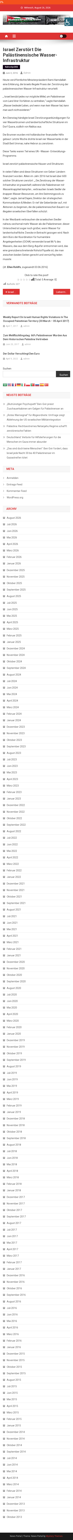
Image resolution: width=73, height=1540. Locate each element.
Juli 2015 (12, 1386)
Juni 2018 (12, 1157)
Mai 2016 (12, 1321)
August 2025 (14, 596)
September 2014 (16, 1451)
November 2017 (16, 1203)
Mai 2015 (12, 1399)
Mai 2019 (12, 1085)
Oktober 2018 (14, 1131)
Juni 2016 (12, 1314)
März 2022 (13, 864)
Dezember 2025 (16, 570)
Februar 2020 (14, 1027)
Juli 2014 (12, 1458)
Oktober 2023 (14, 740)
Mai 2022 (12, 851)
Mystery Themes (54, 1536)
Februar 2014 (14, 1490)
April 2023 (12, 779)
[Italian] (23, 384)
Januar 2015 (14, 1425)
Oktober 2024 (14, 661)
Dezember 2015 (16, 1353)
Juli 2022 (12, 837)
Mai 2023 (12, 772)
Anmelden (12, 478)
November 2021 (16, 890)
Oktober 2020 (14, 975)
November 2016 (16, 1281)
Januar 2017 (14, 1268)
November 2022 (16, 811)
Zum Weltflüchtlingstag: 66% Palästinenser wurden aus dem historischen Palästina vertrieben (35, 337)
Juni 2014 (12, 1464)
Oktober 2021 (14, 896)
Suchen (7, 368)
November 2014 (16, 1438)
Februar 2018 (14, 1183)
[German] (19, 384)
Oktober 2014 (14, 1445)
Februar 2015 (14, 1419)
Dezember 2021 (16, 883)
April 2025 (12, 622)
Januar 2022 (14, 877)
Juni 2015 (12, 1392)
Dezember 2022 (16, 805)
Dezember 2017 (16, 1197)
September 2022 (16, 824)
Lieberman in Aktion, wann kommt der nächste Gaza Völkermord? (63, 292)
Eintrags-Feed (14, 484)
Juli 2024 (12, 681)
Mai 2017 (12, 1242)
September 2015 (16, 1373)
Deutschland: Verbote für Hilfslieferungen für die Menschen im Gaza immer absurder (34, 439)
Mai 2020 (12, 1007)
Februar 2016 (14, 1340)
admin (27, 72)
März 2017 (13, 1255)
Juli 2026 (12, 524)
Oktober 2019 (14, 1053)
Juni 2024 (12, 687)
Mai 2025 (12, 615)
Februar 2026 (14, 557)
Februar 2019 (14, 1105)
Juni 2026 (12, 531)
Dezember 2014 (16, 1432)
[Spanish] (42, 384)
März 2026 (13, 550)
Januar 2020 (14, 1033)
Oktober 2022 (14, 818)
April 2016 (12, 1327)
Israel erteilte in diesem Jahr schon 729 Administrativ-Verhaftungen (14, 292)
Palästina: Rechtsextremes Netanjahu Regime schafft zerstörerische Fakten (37, 428)
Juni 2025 (12, 609)
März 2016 (13, 1334)
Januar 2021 (14, 955)
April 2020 (12, 1014)
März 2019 (13, 1099)
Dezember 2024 (16, 648)
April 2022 (12, 857)
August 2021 (14, 909)
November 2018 (16, 1125)
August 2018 (14, 1144)
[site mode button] (63, 36)
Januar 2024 (14, 720)
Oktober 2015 (14, 1366)
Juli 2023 (12, 759)
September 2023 (16, 746)
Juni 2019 (12, 1079)
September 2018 (16, 1138)
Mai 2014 (12, 1471)
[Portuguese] (32, 384)
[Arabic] (5, 384)
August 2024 (14, 674)
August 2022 (14, 831)
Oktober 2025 (14, 583)
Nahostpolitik (11, 67)
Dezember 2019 (16, 1040)
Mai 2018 (12, 1164)
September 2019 (16, 1060)
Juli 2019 (12, 1073)
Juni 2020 (12, 1001)
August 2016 (14, 1301)
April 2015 (12, 1406)
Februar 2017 (14, 1262)
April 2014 (12, 1477)
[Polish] (28, 384)
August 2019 (14, 1066)
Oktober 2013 (14, 1517)
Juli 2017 (12, 1229)
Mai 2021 (12, 929)
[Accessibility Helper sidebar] (68, 22)
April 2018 (12, 1170)
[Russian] (37, 384)
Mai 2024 (12, 694)
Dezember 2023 (16, 726)
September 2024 (16, 668)
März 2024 (13, 707)
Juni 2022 (12, 844)
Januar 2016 (14, 1347)
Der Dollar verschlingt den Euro (21, 353)
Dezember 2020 (16, 962)
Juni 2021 (12, 922)
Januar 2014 (14, 1497)
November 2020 (16, 968)
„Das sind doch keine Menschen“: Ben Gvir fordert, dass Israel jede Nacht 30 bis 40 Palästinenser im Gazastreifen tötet (37, 453)
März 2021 (13, 942)
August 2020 (14, 988)
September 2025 (16, 589)
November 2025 (16, 576)
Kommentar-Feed (17, 491)
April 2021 (12, 935)
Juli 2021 (12, 916)
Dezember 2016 (16, 1275)
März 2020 (13, 1020)
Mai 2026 (12, 537)
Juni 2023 (12, 766)
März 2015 (13, 1412)
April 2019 (12, 1092)
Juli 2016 (12, 1308)
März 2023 (13, 785)
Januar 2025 (14, 642)
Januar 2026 (14, 563)
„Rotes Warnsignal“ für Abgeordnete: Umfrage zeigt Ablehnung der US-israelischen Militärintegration (36, 417)
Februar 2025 (14, 635)
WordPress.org (15, 497)
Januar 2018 (14, 1190)
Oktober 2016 (14, 1288)
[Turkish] (46, 384)
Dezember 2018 (16, 1118)
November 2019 (16, 1046)
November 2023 (16, 733)
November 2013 (16, 1510)
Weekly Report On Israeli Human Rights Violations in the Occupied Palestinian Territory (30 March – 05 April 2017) (36, 319)
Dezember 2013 (16, 1503)
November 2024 (16, 655)
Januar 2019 (14, 1112)
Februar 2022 (14, 870)
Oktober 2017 (14, 1210)
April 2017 (12, 1249)
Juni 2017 (12, 1236)
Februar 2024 (14, 713)
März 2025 (13, 628)
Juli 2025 (12, 602)
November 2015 (16, 1360)
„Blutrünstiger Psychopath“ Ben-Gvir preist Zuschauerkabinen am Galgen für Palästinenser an (35, 406)
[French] (14, 384)
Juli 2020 (12, 994)
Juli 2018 (12, 1151)
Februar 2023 (14, 792)
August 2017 (14, 1223)
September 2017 (16, 1216)
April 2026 (12, 544)
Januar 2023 (14, 798)
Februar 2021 (14, 949)
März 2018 (13, 1177)
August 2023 (14, 753)
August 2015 (14, 1379)
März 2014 (13, 1484)
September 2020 (16, 981)
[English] (9, 384)
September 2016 (16, 1294)
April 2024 (12, 700)
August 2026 (14, 517)
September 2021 (16, 903)
